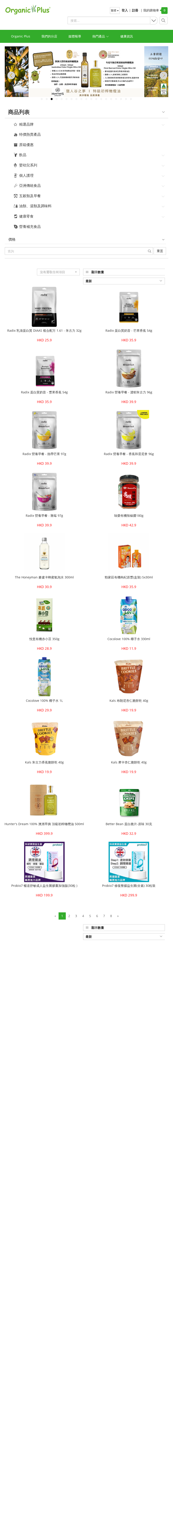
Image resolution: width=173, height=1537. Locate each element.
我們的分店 (49, 36)
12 (96, 99)
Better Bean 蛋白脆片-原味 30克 (129, 824)
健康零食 (26, 216)
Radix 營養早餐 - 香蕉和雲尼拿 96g (129, 454)
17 (121, 99)
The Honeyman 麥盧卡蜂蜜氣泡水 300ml (44, 577)
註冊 (135, 10)
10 (86, 99)
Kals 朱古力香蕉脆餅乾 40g (44, 762)
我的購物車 (150, 10)
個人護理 (26, 176)
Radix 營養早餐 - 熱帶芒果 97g (44, 454)
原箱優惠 (26, 145)
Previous (10, 75)
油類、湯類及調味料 (35, 206)
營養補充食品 (30, 227)
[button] (58, 272)
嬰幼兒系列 (28, 165)
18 (126, 99)
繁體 (114, 10)
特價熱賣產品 (30, 135)
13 (101, 99)
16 (116, 99)
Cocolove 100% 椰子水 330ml (128, 639)
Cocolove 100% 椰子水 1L (44, 700)
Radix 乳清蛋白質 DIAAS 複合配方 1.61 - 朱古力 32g (44, 330)
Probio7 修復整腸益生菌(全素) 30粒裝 (128, 885)
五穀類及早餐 (30, 196)
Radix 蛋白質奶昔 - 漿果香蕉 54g (44, 392)
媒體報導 (74, 36)
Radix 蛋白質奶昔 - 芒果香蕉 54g (128, 330)
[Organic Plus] (25, 9)
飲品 (22, 155)
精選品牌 (26, 124)
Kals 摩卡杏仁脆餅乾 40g (129, 762)
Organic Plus (20, 36)
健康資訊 (126, 36)
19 (131, 99)
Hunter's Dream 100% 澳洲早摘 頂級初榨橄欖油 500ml (44, 824)
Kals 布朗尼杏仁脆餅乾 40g (128, 700)
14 (106, 99)
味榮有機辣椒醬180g (128, 515)
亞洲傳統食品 (30, 186)
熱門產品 (99, 36)
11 (91, 99)
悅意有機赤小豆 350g (44, 639)
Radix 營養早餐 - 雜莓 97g (44, 515)
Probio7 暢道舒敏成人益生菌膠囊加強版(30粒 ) (44, 885)
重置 (160, 251)
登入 (125, 10)
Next (162, 75)
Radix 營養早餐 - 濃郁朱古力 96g (128, 392)
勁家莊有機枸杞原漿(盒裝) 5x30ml (129, 577)
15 (111, 99)
